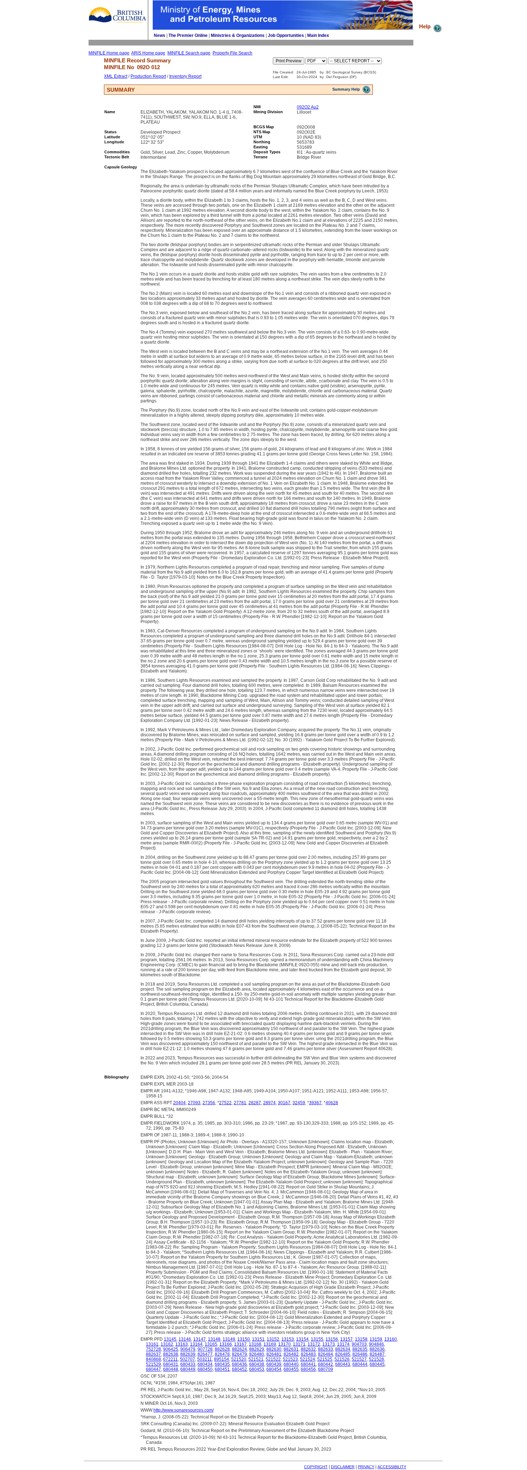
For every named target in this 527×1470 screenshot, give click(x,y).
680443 (342, 1364)
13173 (328, 1344)
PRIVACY (366, 1467)
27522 (225, 1102)
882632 (308, 1349)
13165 (211, 1344)
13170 (284, 1344)
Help (425, 26)
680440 (291, 1364)
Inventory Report (185, 76)
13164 (196, 1344)
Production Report (148, 76)
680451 (222, 1369)
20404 (179, 1102)
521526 (342, 1359)
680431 (170, 1364)
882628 (222, 1349)
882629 (256, 1349)
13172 (314, 1344)
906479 (187, 1349)
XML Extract (115, 76)
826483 (308, 1354)
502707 (187, 1359)
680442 (325, 1364)
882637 (153, 1354)
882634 (342, 1349)
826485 (342, 1354)
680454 (273, 1369)
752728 (153, 1349)
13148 (214, 1339)
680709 (325, 1369)
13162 (167, 1344)
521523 (290, 1359)
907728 (205, 1349)
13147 (199, 1339)
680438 (256, 1364)
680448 (170, 1369)
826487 (377, 1354)
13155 (317, 1339)
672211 (170, 1359)
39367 (315, 1102)
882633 (325, 1349)
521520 (238, 1359)
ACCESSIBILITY (392, 1467)
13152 (273, 1339)
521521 (256, 1359)
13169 (270, 1344)
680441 (308, 1364)
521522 (273, 1359)
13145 (170, 1339)
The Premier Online (188, 35)
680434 (205, 1364)
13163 (181, 1344)
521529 (153, 1364)
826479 (239, 1354)
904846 (376, 1344)
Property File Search (232, 53)
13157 (346, 1339)
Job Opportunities (286, 35)
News (159, 35)
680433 (187, 1364)
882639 (187, 1354)
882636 (377, 1349)
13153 (287, 1339)
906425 (170, 1349)
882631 (291, 1349)
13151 (258, 1339)
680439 (273, 1364)
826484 (325, 1354)
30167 (284, 1102)
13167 (240, 1344)
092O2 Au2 (308, 107)
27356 (209, 1102)
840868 (153, 1359)
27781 (240, 1102)
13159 (376, 1339)
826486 (359, 1354)
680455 (291, 1369)
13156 (332, 1339)
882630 (273, 1349)
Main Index (318, 35)
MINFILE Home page (109, 53)
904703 (359, 1344)
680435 (222, 1364)
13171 (299, 1344)
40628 (332, 1102)
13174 (343, 1344)
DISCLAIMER (343, 1467)
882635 (359, 1349)
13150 (243, 1339)
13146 (185, 1339)
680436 (239, 1364)
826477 (205, 1354)
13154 (302, 1339)
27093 (194, 1102)
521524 (307, 1359)
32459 (299, 1102)
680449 (187, 1369)
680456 (308, 1369)
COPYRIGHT (316, 1467)
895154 (221, 1359)
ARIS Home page (148, 53)
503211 (204, 1359)
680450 (205, 1369)
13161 (152, 1344)
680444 (359, 1364)
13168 (255, 1344)
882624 (239, 1349)
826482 (291, 1354)
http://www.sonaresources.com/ (183, 1410)
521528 (376, 1359)
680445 (377, 1364)
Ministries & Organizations (238, 35)
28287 (254, 1102)
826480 (256, 1354)
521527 (359, 1359)
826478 (222, 1354)
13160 (390, 1339)
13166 (225, 1344)
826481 (273, 1354)
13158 (361, 1339)
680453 (256, 1369)
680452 (239, 1369)
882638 (170, 1354)
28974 (269, 1102)
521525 (324, 1359)
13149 (229, 1339)
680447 (153, 1369)
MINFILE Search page (188, 53)
